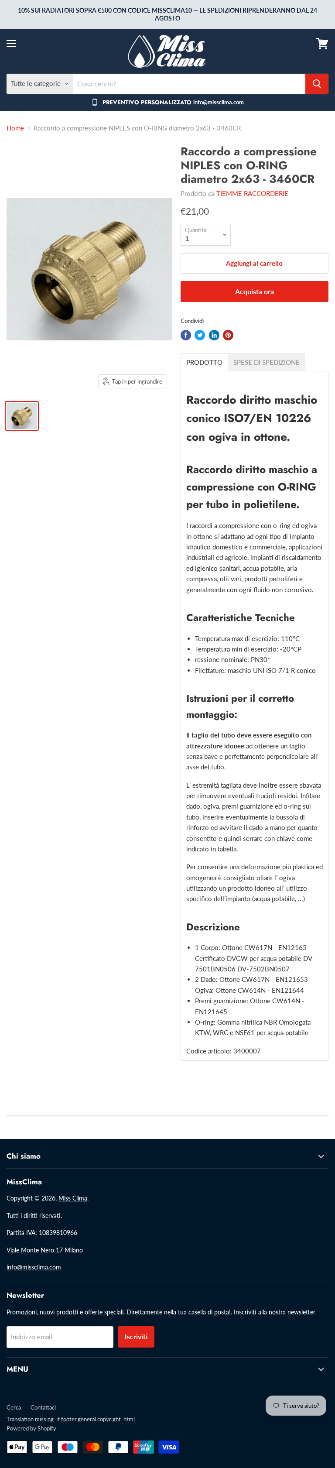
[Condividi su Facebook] (186, 335)
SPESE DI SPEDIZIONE (266, 362)
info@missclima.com (34, 1267)
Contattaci (43, 1407)
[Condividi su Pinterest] (228, 335)
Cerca (14, 1407)
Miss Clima (72, 1198)
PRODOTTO (204, 362)
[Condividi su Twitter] (200, 335)
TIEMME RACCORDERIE (252, 193)
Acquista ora (254, 291)
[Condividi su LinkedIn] (214, 335)
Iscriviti (136, 1336)
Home (15, 128)
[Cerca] (316, 84)
